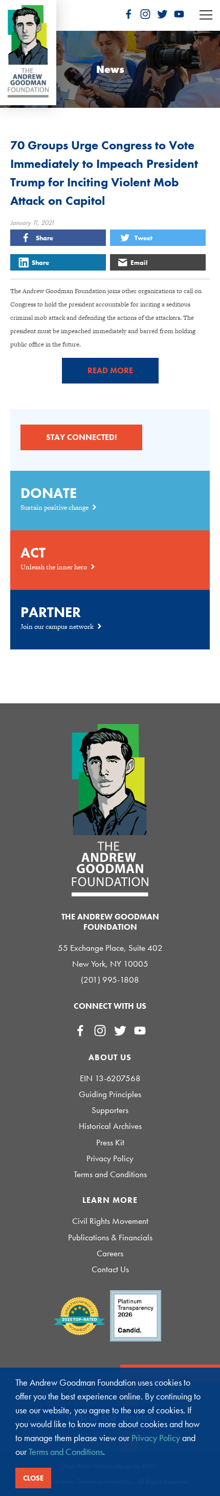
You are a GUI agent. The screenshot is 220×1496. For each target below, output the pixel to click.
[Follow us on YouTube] (179, 14)
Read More (110, 371)
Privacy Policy (110, 1158)
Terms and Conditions (110, 1174)
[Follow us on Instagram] (145, 14)
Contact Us (110, 1269)
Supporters (110, 1110)
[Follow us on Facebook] (128, 14)
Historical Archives (110, 1126)
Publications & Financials (110, 1237)
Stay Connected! (81, 437)
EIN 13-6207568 (110, 1078)
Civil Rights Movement (110, 1221)
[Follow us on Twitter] (162, 14)
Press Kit (110, 1142)
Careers (110, 1253)
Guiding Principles (110, 1094)
